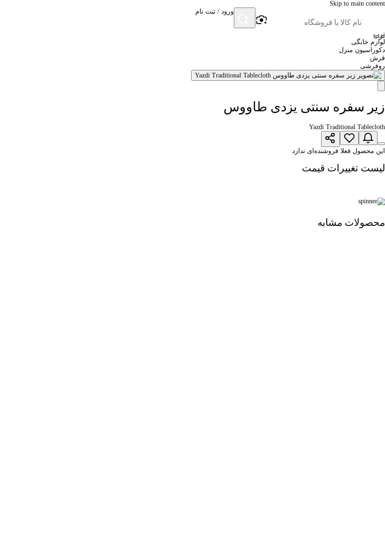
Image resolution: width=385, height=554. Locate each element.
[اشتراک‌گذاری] (330, 139)
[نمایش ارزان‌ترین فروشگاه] (381, 143)
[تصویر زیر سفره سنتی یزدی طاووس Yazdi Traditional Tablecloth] (288, 75)
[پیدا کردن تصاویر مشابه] (381, 86)
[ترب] (373, 19)
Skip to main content (357, 3)
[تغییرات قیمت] (368, 138)
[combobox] (314, 22)
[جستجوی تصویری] (261, 20)
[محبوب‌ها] (349, 138)
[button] (214, 19)
